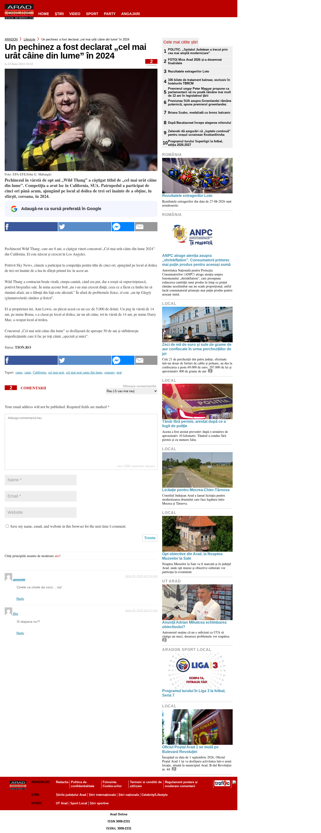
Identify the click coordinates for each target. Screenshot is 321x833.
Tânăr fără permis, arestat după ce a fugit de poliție (194, 423)
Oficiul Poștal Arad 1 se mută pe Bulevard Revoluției (190, 749)
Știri (35, 795)
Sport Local (78, 803)
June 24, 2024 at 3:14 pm (141, 576)
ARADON (11, 39)
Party (110, 14)
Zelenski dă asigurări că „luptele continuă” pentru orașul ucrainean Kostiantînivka (199, 132)
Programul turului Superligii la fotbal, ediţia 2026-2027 (195, 143)
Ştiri (59, 14)
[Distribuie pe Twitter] (84, 226)
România (172, 155)
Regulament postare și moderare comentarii (181, 784)
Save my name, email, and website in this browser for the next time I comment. (68, 526)
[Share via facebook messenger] (123, 226)
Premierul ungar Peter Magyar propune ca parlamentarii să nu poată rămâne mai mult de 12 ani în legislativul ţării (199, 92)
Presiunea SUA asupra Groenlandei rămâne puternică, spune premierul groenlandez (199, 102)
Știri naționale (128, 795)
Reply (20, 599)
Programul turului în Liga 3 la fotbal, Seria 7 (193, 693)
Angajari (130, 14)
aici (57, 556)
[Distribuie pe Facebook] (31, 226)
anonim (19, 579)
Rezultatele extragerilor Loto (188, 71)
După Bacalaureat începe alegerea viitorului (199, 122)
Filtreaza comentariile (139, 386)
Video (74, 14)
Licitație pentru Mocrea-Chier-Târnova (196, 490)
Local (169, 304)
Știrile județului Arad (71, 795)
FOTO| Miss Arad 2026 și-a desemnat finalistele (195, 61)
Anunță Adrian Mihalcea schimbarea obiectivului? (194, 624)
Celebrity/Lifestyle (154, 795)
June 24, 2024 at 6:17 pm (141, 610)
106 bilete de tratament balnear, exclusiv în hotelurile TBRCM (199, 81)
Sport (92, 14)
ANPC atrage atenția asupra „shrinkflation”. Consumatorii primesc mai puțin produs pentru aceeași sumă (196, 260)
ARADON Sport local (186, 650)
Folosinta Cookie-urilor (112, 784)
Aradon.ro (40, 782)
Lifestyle (29, 39)
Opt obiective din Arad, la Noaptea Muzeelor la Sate (192, 556)
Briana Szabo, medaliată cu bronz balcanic (199, 112)
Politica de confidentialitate (82, 784)
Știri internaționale (102, 795)
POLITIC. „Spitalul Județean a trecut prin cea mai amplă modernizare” (198, 51)
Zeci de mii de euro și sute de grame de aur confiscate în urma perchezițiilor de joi (196, 349)
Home (43, 14)
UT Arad (171, 581)
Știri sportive (99, 803)
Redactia (62, 782)
